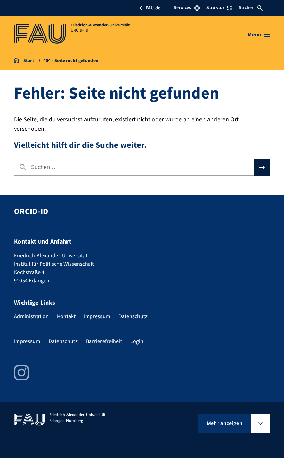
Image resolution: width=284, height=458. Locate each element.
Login (136, 341)
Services (182, 7)
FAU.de (153, 8)
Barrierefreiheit (104, 341)
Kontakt (66, 316)
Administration (31, 316)
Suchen (247, 7)
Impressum (97, 316)
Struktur (215, 7)
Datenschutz (133, 316)
